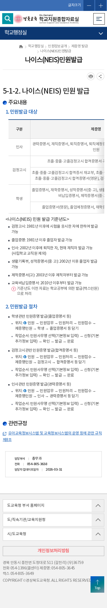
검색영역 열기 (7, 18)
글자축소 (88, 5)
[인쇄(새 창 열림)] (91, 76)
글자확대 (100, 5)
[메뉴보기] (99, 19)
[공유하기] (100, 76)
